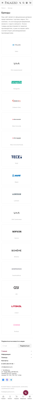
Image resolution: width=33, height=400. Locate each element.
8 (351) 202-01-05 (7, 364)
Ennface (16, 331)
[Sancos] (16, 231)
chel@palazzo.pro (6, 367)
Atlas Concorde (16, 126)
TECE (16, 163)
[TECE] (16, 157)
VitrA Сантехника (17, 219)
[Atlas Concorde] (16, 119)
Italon (16, 51)
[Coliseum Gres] (16, 101)
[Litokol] (16, 306)
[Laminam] (16, 194)
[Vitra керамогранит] (16, 63)
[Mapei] (16, 175)
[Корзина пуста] (30, 3)
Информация (5, 354)
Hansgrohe (16, 88)
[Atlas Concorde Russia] (16, 138)
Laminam (16, 200)
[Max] (7, 380)
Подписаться (24, 346)
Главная (4, 351)
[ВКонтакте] (3, 380)
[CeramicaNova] (16, 269)
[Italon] (16, 45)
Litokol (16, 312)
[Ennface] (16, 325)
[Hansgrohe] (16, 82)
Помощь (4, 357)
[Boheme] (16, 250)
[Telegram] (11, 380)
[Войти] (27, 3)
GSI (16, 294)
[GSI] (16, 288)
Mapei (16, 182)
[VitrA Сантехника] (16, 213)
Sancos (16, 238)
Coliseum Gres (16, 107)
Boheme (16, 256)
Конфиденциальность (7, 391)
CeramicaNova (16, 275)
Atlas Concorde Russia (16, 144)
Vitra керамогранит (16, 70)
